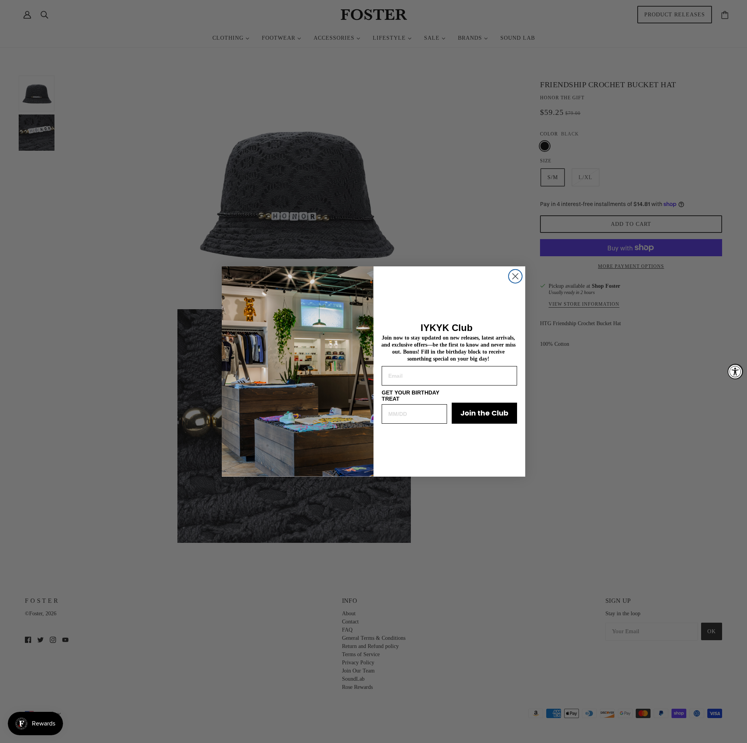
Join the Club (484, 413)
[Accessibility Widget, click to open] (735, 371)
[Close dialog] (515, 276)
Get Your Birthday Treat (410, 395)
